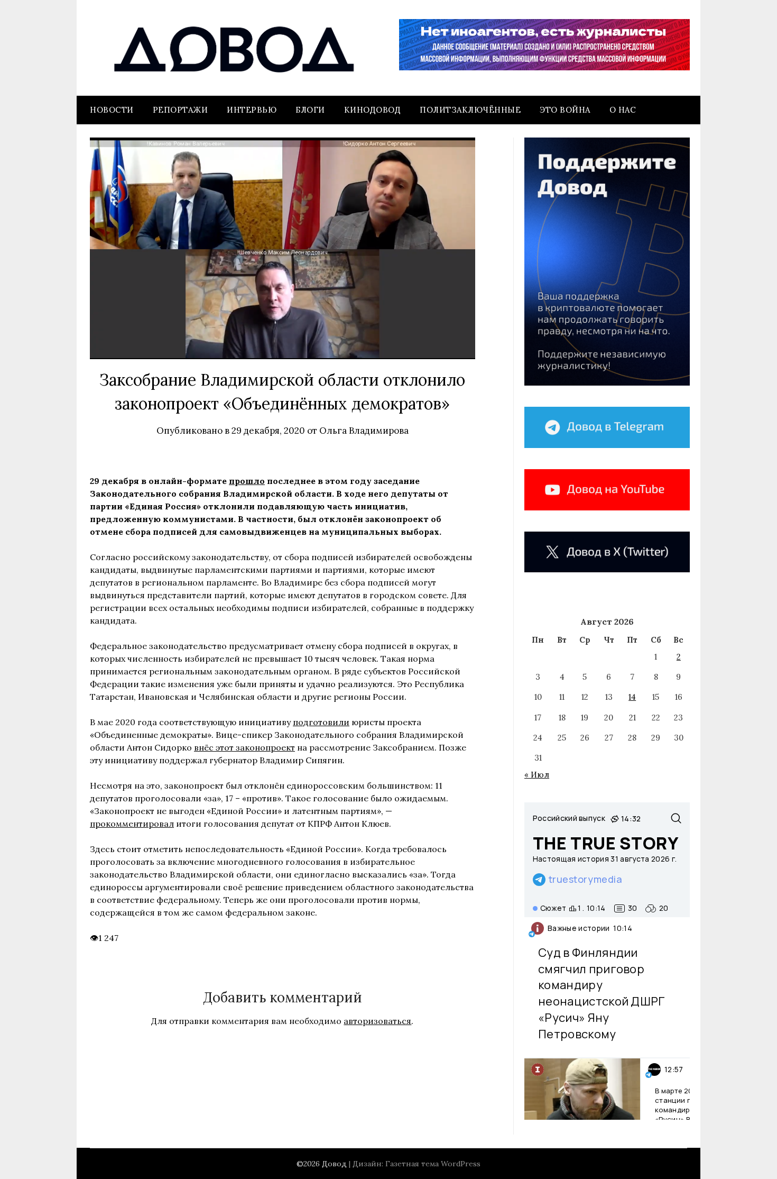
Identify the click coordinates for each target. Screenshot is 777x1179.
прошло (247, 481)
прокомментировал (132, 823)
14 (632, 697)
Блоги (310, 110)
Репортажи (180, 110)
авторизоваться (377, 1021)
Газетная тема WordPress (432, 1163)
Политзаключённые (470, 110)
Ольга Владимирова (364, 430)
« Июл (536, 775)
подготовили (321, 722)
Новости (112, 110)
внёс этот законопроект (244, 747)
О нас (622, 110)
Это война (565, 110)
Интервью (251, 110)
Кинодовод (372, 110)
